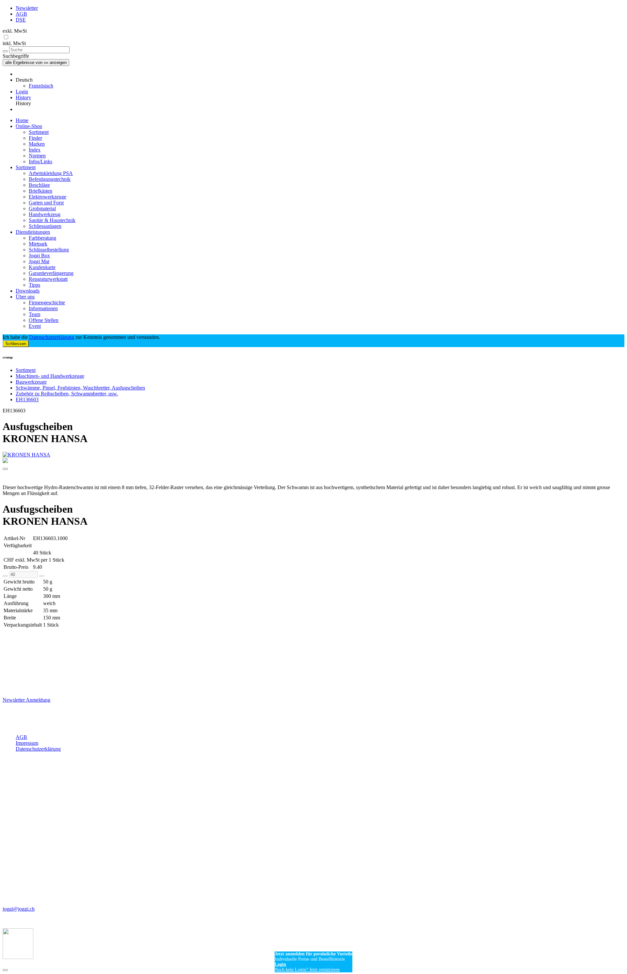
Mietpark (38, 244)
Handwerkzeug (44, 214)
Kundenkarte (42, 267)
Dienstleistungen (33, 232)
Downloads (28, 291)
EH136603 (27, 399)
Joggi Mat (39, 261)
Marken (37, 144)
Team (34, 314)
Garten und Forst (46, 202)
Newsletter (27, 8)
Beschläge (39, 185)
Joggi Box (39, 255)
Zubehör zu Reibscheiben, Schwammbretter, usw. (67, 393)
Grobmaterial (42, 208)
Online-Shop (29, 126)
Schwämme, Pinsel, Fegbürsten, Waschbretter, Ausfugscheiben (80, 388)
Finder (35, 138)
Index (34, 149)
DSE (21, 20)
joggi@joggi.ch (19, 909)
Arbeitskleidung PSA (51, 173)
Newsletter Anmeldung (26, 700)
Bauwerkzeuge (31, 382)
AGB (21, 14)
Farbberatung (42, 238)
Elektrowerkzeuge (47, 197)
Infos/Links (40, 161)
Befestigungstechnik (50, 179)
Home (22, 120)
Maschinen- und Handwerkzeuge (50, 376)
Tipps (34, 285)
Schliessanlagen (45, 226)
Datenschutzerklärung (51, 337)
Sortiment (39, 132)
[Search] (5, 51)
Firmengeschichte (47, 302)
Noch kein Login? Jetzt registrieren (307, 969)
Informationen (43, 308)
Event (35, 326)
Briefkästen (40, 191)
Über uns (25, 296)
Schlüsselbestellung (49, 249)
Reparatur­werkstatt (48, 279)
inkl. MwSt (14, 43)
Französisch (41, 85)
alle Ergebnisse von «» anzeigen (36, 62)
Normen (37, 155)
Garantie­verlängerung (51, 273)
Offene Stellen (43, 320)
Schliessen (15, 343)
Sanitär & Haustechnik (52, 220)
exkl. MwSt (15, 31)
